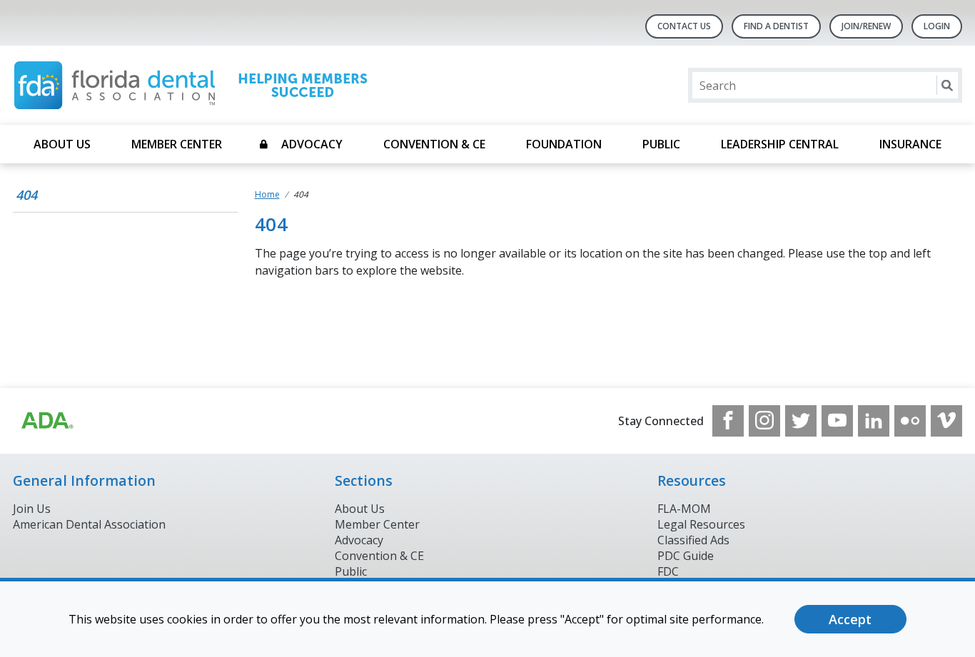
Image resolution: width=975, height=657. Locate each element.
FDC (668, 571)
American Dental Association (89, 524)
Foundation (564, 144)
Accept (850, 619)
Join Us (32, 508)
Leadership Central (780, 144)
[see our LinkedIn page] (873, 421)
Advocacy (312, 144)
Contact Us (684, 26)
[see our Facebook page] (728, 421)
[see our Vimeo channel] (946, 421)
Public (661, 144)
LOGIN (937, 26)
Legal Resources (701, 524)
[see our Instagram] (764, 421)
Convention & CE (434, 144)
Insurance (910, 144)
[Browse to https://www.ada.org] (46, 420)
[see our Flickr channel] (910, 421)
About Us (62, 144)
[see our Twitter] (801, 421)
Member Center (176, 144)
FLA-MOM (684, 508)
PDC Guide (685, 556)
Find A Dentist (776, 26)
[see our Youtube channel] (837, 421)
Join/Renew (866, 26)
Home (267, 194)
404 (26, 194)
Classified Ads (693, 540)
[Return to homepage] (197, 85)
